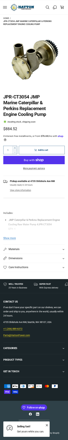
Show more (9, 238)
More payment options (34, 168)
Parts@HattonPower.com (16, 335)
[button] (5, 7)
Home (6, 18)
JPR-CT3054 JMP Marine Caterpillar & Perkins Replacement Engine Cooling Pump (27, 22)
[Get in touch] (54, 7)
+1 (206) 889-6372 (12, 328)
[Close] (47, 425)
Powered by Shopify (50, 433)
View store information (20, 190)
